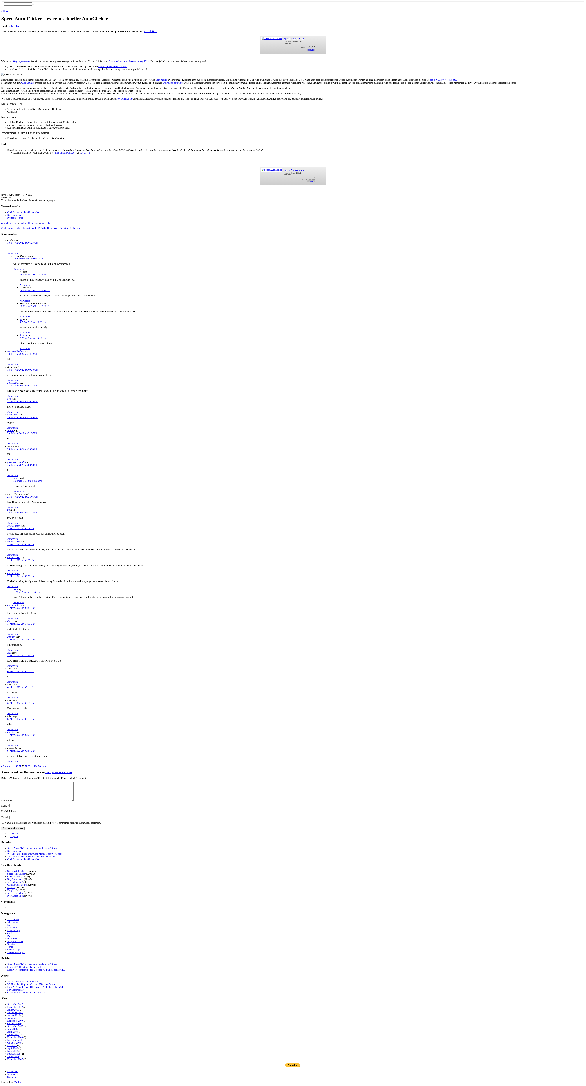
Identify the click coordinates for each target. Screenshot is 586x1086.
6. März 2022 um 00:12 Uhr (20, 703)
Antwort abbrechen (62, 772)
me (21, 319)
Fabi (48, 772)
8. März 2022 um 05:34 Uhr (20, 750)
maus (36, 223)
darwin (10, 621)
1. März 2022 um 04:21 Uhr (20, 544)
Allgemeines (13, 922)
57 (20, 766)
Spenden (11, 1077)
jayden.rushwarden (16, 462)
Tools (10, 26)
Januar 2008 (13, 1056)
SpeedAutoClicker (294, 38)
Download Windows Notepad (112, 66)
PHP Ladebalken (15, 895)
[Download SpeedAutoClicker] (271, 37)
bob (9, 398)
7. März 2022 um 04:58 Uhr (33, 338)
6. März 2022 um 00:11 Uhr (20, 671)
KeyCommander (124, 98)
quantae (11, 637)
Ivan (15, 589)
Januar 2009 (13, 1034)
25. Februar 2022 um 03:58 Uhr (22, 465)
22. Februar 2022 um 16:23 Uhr (35, 306)
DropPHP (12, 890)
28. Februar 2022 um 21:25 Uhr (22, 512)
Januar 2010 (13, 1018)
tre (8, 510)
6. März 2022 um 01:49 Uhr (33, 322)
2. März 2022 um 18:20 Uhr (20, 639)
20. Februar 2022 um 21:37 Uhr (22, 433)
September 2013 (15, 1004)
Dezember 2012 (15, 1007)
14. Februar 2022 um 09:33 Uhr (22, 369)
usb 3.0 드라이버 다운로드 (444, 79)
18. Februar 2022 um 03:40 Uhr (28, 258)
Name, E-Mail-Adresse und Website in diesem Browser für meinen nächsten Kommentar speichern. (53, 822)
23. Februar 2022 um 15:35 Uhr (22, 449)
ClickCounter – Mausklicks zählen (24, 212)
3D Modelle (13, 919)
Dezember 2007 (15, 1059)
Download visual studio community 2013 (129, 61)
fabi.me (4, 11)
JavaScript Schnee (16, 893)
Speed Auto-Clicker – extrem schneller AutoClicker (32, 848)
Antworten (12, 253)
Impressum (12, 1074)
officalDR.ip (13, 383)
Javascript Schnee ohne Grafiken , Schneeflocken (31, 856)
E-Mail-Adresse (9, 811)
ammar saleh (13, 525)
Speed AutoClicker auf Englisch (22, 981)
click (16, 223)
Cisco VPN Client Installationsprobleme (26, 967)
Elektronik (12, 927)
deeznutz (24, 335)
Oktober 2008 (14, 1042)
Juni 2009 (12, 1029)
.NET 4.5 (86, 152)
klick (30, 223)
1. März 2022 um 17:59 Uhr (20, 623)
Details (311, 50)
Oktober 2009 (14, 1023)
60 (29, 766)
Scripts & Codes (15, 941)
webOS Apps (13, 949)
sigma (16, 478)
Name (5, 805)
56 (17, 766)
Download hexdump (173, 83)
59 (26, 766)
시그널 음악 (150, 31)
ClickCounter (27, 83)
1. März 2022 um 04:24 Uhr (20, 576)
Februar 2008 (13, 1053)
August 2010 (13, 1015)
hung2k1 (11, 732)
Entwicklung (13, 930)
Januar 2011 (13, 1009)
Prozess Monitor (15, 217)
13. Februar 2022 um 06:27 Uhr (22, 242)
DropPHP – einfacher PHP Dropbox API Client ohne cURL (36, 969)
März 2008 (12, 1051)
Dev (9, 925)
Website (5, 817)
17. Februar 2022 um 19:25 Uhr (22, 401)
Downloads (12, 1071)
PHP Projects (13, 938)
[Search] (33, 4)
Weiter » (42, 766)
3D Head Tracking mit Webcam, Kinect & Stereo (31, 984)
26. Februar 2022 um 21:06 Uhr (22, 496)
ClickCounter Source (17, 884)
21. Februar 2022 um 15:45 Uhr (35, 274)
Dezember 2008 (15, 1037)
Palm (9, 936)
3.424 (16, 26)
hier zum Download (64, 152)
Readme (11, 887)
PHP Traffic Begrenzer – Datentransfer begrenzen (59, 228)
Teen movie (161, 79)
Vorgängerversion (21, 61)
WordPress (18, 1082)
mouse (43, 223)
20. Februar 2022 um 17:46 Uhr (22, 417)
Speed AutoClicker (16, 873)
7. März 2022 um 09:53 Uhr (20, 735)
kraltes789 (12, 414)
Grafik (10, 933)
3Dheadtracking (15, 882)
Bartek (10, 430)
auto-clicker (6, 223)
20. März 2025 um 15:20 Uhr (27, 481)
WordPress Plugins (16, 952)
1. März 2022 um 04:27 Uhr (20, 608)
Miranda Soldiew (15, 351)
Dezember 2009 (15, 1020)
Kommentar (7, 800)
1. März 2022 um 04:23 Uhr (20, 560)
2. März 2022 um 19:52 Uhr (20, 655)
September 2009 (15, 1026)
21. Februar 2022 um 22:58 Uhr (35, 290)
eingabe (23, 223)
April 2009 (12, 1031)
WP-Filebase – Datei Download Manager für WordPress (34, 853)
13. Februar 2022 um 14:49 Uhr (22, 354)
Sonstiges (11, 944)
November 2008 (15, 1040)
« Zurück (5, 766)
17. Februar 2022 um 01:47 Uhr (22, 385)
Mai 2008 (12, 1045)
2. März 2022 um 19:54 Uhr (27, 592)
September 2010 (15, 1012)
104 (36, 766)
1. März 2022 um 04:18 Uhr (20, 528)
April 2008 (12, 1048)
